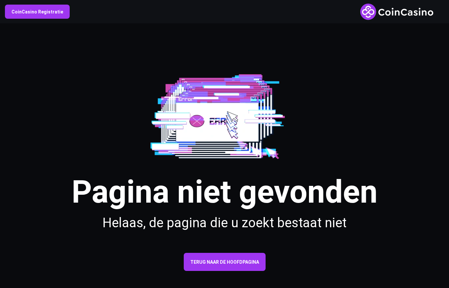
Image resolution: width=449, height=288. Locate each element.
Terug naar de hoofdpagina (224, 262)
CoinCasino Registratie (37, 11)
